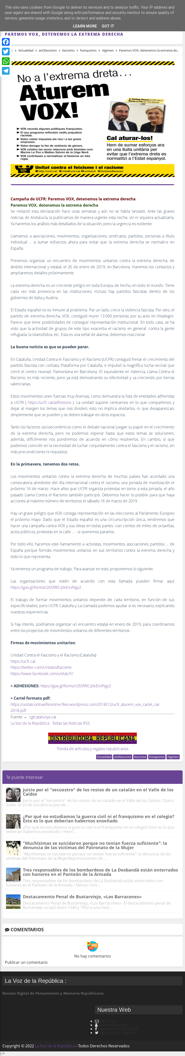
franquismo (157, 757)
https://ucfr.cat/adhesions (49, 402)
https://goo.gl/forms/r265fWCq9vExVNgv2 (46, 587)
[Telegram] (6, 71)
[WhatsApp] (6, 61)
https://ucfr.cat (23, 661)
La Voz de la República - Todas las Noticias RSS (50, 723)
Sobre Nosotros (113, 1025)
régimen (173, 757)
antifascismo (122, 757)
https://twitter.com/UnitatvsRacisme (42, 667)
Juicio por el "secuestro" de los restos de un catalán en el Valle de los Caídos (98, 792)
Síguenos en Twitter (117, 1032)
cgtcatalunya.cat (42, 717)
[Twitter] (6, 51)
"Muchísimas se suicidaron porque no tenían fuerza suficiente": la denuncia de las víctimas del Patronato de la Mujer (95, 845)
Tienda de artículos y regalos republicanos (92, 748)
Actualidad (104, 757)
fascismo (140, 757)
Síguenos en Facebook (118, 1028)
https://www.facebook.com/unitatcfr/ (42, 673)
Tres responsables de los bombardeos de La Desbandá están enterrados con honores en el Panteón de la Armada (100, 872)
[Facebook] (6, 42)
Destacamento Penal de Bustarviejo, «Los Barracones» (82, 896)
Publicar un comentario (26, 962)
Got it (108, 26)
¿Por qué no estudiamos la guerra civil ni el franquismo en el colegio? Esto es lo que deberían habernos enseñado (98, 818)
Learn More (85, 26)
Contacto (108, 1021)
